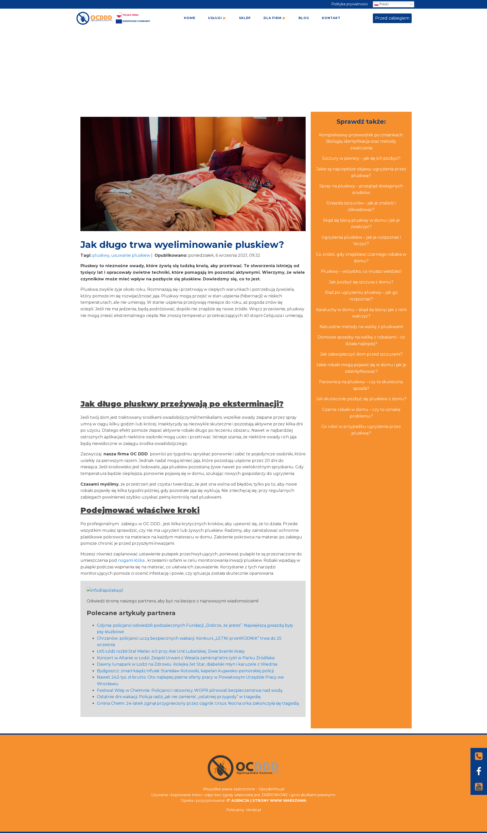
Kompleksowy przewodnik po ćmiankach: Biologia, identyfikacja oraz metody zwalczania (361, 141)
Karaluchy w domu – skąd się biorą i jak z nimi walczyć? (361, 313)
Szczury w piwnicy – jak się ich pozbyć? (361, 158)
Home (189, 18)
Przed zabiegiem (392, 18)
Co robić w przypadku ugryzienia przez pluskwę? (361, 430)
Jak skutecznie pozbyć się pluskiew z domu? (361, 398)
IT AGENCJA (238, 800)
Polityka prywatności (349, 4)
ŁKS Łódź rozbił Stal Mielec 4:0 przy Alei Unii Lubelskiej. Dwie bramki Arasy (171, 651)
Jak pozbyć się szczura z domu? (361, 282)
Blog (304, 18)
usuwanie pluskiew (130, 255)
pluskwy (100, 255)
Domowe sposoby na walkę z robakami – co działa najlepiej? (361, 340)
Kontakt (331, 18)
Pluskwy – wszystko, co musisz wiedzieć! (361, 271)
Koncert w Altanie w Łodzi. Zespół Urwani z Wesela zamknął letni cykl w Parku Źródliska (185, 657)
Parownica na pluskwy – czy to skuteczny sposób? (361, 385)
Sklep (245, 18)
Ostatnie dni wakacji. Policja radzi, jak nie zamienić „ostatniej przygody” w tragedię (179, 696)
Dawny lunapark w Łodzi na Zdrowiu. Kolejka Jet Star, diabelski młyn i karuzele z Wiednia (187, 664)
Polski (383, 4)
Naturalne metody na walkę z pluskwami (361, 326)
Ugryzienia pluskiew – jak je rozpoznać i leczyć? (361, 240)
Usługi (215, 18)
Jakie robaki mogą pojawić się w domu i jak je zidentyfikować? (361, 368)
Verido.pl (253, 810)
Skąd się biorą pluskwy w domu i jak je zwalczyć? (361, 223)
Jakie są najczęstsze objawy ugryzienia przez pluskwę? (361, 172)
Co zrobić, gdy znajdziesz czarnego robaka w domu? (361, 257)
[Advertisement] (243, 72)
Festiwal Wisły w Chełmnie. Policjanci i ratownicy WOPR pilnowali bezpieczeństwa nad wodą (189, 690)
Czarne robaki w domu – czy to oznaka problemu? (361, 413)
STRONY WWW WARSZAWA (279, 800)
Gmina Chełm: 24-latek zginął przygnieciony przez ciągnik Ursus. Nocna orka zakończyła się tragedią (198, 703)
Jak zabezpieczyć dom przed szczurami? (361, 354)
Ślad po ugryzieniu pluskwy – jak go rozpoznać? (361, 295)
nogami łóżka (131, 560)
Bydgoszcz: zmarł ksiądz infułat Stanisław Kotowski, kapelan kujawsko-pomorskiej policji (185, 670)
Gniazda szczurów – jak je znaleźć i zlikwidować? (361, 206)
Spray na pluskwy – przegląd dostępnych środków (361, 189)
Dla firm (273, 18)
